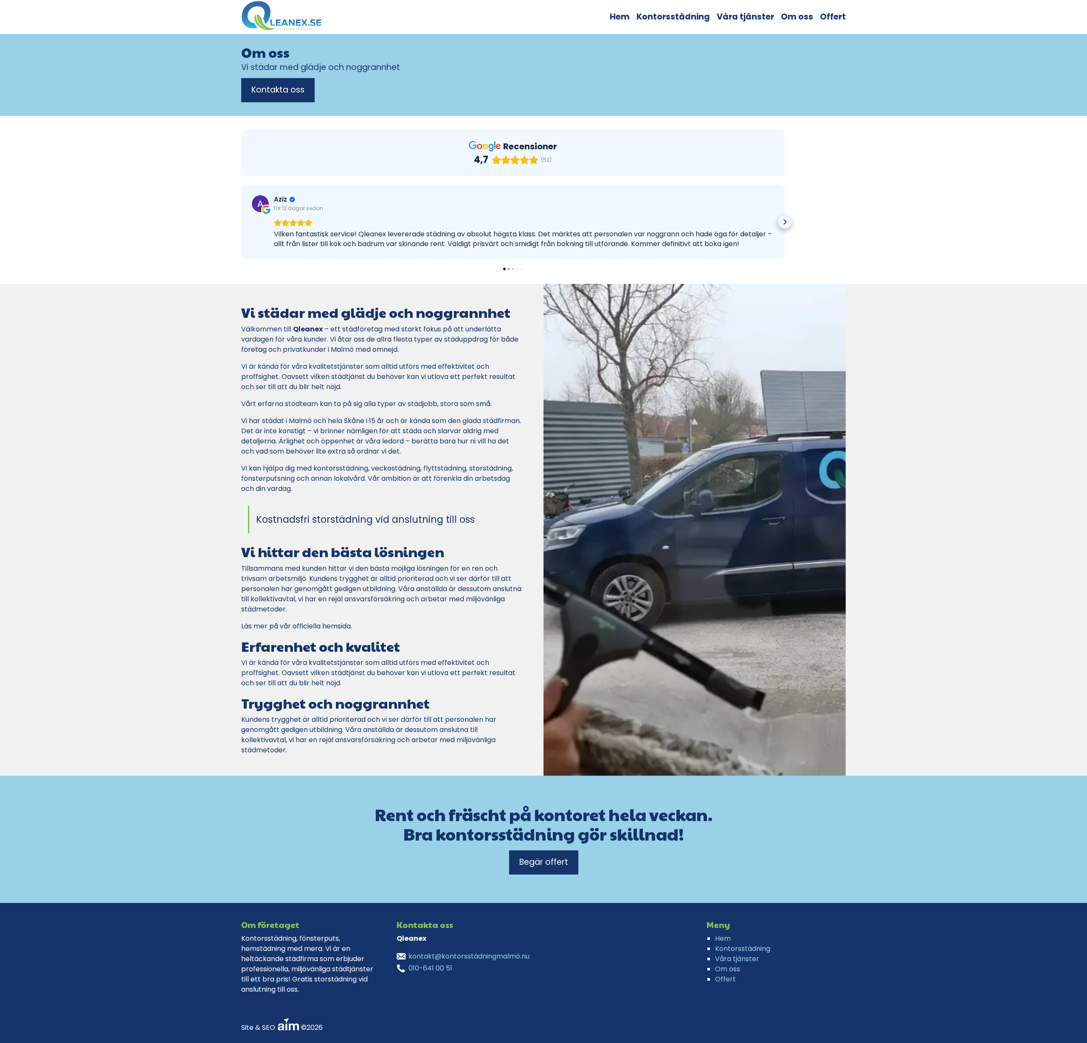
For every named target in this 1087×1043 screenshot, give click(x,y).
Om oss (797, 16)
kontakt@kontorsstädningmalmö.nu (468, 956)
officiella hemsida (322, 626)
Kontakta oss (277, 89)
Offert (833, 16)
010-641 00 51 (430, 968)
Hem (620, 16)
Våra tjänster (745, 16)
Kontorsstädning (673, 16)
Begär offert (543, 862)
